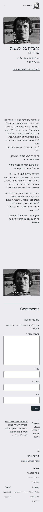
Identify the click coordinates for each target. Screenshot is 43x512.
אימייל (36, 381)
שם (37, 368)
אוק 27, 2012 (34, 58)
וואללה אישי (27, 6)
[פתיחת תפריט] (4, 5)
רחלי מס (20, 58)
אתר (38, 394)
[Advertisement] (21, 94)
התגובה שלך (33, 334)
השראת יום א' (32, 62)
